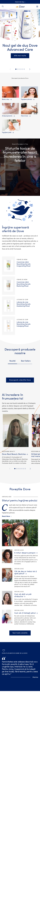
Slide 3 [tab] (20, 69)
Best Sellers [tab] (26, 361)
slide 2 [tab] (16, 468)
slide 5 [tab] (23, 468)
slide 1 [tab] (14, 468)
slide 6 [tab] (25, 468)
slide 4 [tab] (21, 468)
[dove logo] (20, 6)
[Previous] (10, 69)
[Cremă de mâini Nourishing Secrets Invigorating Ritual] (8, 265)
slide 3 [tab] (18, 468)
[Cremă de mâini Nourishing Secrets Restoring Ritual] (8, 285)
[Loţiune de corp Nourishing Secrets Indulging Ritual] (8, 325)
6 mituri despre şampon (24, 553)
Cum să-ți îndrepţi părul (25, 613)
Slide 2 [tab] (17, 69)
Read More (6, 516)
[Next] (29, 69)
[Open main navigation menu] (37, 6)
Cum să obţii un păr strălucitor (23, 595)
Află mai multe (20, 56)
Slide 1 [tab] (15, 69)
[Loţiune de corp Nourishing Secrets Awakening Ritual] (8, 305)
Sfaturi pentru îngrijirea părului (19, 500)
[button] (20, 167)
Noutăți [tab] (12, 361)
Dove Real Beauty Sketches (14, 454)
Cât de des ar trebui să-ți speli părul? (25, 572)
